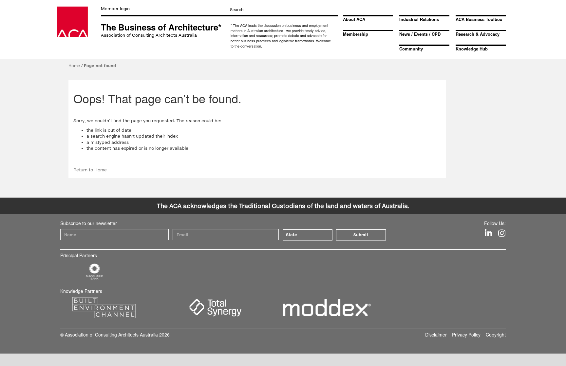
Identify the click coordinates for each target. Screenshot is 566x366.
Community (411, 49)
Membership (355, 34)
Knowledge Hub (472, 49)
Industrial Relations (419, 19)
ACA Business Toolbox (479, 19)
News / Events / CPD (420, 34)
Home (74, 65)
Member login (115, 8)
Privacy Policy (466, 334)
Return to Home (90, 169)
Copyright (496, 334)
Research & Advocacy (478, 34)
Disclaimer (436, 334)
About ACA (354, 19)
